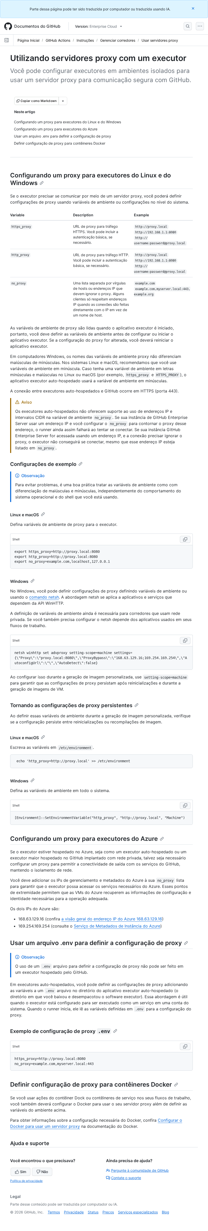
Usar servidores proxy (160, 40)
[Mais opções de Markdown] (63, 101)
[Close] (193, 8)
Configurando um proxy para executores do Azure (84, 838)
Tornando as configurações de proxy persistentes (71, 705)
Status (93, 1212)
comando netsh (44, 597)
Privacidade (74, 1212)
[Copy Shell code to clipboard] (185, 539)
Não (44, 1171)
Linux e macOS (24, 514)
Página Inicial (28, 40)
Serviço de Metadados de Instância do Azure (117, 926)
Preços (108, 1212)
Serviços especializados (138, 1212)
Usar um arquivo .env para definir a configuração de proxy (96, 943)
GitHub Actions (58, 40)
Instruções (85, 40)
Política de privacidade (26, 1181)
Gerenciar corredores (117, 40)
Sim (23, 1171)
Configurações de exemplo (43, 464)
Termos (54, 1212)
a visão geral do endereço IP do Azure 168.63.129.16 (111, 918)
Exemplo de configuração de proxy (60, 1031)
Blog (165, 1212)
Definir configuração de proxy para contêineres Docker (91, 1084)
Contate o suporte (126, 1178)
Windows (19, 581)
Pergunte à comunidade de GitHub (140, 1170)
